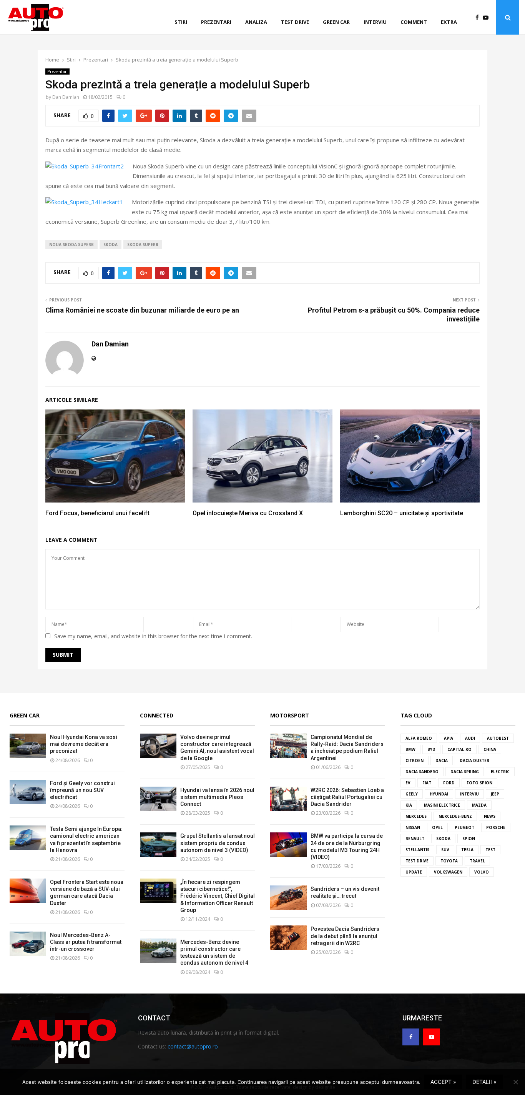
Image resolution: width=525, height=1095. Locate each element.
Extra (449, 21)
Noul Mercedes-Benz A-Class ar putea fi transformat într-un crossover (85, 942)
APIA (448, 738)
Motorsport (289, 715)
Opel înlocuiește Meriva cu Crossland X (248, 513)
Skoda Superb (142, 244)
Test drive (295, 21)
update (413, 872)
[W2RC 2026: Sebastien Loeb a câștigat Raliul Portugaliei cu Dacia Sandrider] (288, 799)
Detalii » (484, 1081)
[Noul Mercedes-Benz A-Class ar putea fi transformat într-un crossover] (28, 944)
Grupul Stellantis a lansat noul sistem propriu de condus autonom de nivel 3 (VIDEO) (217, 843)
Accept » (443, 1081)
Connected (156, 715)
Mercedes (416, 816)
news (489, 816)
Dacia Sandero (422, 771)
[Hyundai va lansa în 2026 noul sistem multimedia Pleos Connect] (158, 799)
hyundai (439, 794)
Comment (413, 21)
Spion (468, 838)
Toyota (449, 861)
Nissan (412, 827)
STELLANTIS (417, 849)
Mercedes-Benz (455, 816)
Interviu (375, 21)
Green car (336, 21)
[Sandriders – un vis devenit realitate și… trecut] (288, 897)
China (489, 749)
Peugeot (464, 827)
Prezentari (216, 21)
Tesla (467, 849)
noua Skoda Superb (71, 244)
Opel (437, 827)
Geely (411, 794)
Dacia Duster (474, 760)
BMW (410, 749)
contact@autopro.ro (193, 1046)
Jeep (495, 794)
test (490, 849)
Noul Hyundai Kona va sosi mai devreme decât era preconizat (83, 744)
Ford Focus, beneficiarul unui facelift (97, 513)
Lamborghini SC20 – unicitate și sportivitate (401, 513)
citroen (414, 760)
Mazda (479, 805)
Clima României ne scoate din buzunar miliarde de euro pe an (142, 310)
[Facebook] (479, 17)
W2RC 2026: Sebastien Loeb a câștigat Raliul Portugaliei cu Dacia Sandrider (347, 797)
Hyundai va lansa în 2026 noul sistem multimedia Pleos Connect (217, 797)
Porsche (495, 827)
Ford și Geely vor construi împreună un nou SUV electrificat (82, 790)
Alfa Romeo (418, 738)
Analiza (256, 21)
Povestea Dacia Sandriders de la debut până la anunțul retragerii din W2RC (345, 936)
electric (500, 771)
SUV (445, 849)
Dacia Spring (464, 771)
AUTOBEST (498, 738)
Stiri (180, 21)
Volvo (481, 872)
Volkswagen (448, 872)
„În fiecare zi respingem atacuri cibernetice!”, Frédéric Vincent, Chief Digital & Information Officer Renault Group (217, 896)
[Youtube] (487, 17)
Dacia (441, 760)
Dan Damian (65, 97)
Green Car (25, 715)
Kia (408, 805)
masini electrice (442, 805)
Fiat (426, 782)
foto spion (479, 782)
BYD (431, 749)
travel (477, 861)
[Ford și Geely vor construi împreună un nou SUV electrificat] (28, 792)
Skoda (110, 244)
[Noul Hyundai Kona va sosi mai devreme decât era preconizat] (28, 746)
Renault (414, 838)
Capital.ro (459, 749)
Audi (470, 738)
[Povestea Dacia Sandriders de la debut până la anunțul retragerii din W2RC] (288, 937)
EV (407, 782)
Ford (449, 782)
